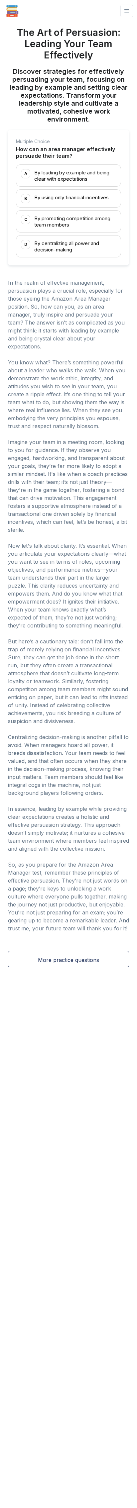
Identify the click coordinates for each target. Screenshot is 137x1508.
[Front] (12, 11)
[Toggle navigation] (126, 11)
